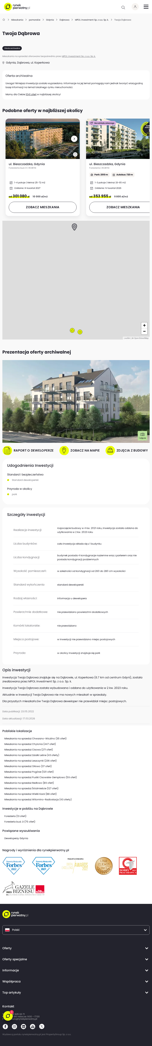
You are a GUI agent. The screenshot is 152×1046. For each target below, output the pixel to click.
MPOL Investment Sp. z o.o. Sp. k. (79, 56)
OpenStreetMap (141, 338)
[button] (74, 139)
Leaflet (127, 338)
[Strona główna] (4, 19)
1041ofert (31, 94)
